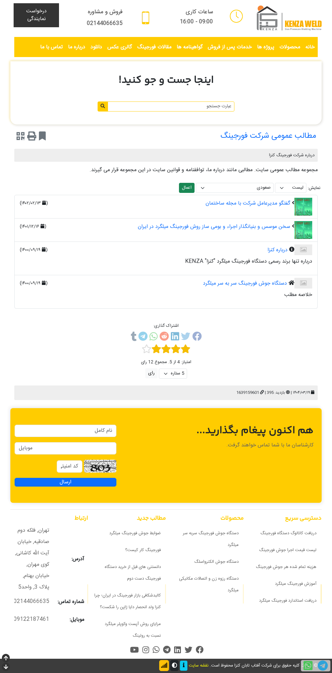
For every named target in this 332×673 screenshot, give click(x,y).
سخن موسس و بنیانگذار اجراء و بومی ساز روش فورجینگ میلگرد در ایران (214, 226)
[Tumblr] (133, 338)
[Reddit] (164, 338)
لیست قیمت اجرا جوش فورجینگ (287, 550)
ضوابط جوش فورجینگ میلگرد (135, 533)
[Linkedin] (175, 338)
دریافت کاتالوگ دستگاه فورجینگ (288, 533)
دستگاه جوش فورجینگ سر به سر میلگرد (245, 283)
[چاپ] (31, 137)
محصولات (289, 47)
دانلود (96, 47)
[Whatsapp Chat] (308, 666)
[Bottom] (6, 667)
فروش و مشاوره (105, 12)
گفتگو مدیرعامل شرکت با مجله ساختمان (248, 203)
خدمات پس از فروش (230, 47)
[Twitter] (185, 338)
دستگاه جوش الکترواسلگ (216, 561)
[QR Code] (21, 137)
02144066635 (105, 23)
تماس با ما (51, 47)
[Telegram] (142, 338)
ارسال (65, 482)
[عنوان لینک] (289, 18)
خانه (310, 47)
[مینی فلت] (236, 16)
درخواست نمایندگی (36, 15)
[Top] (6, 659)
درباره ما (76, 47)
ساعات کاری (199, 12)
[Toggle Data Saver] (164, 665)
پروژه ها (265, 47)
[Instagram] (145, 649)
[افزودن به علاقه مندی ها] (42, 137)
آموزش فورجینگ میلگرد (295, 583)
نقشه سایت (198, 665)
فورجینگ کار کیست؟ (143, 550)
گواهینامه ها (190, 47)
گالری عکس (119, 47)
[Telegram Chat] (322, 666)
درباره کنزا (277, 250)
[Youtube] (134, 649)
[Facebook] (197, 338)
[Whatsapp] (153, 338)
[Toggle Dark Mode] (174, 665)
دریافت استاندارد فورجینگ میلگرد (287, 600)
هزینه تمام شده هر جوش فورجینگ (286, 567)
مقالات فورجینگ (154, 47)
